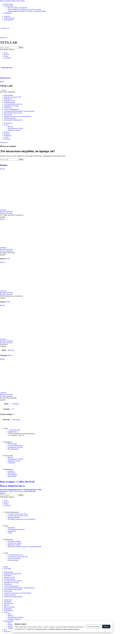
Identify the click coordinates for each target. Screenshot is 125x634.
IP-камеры (11, 527)
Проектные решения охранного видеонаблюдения (24, 546)
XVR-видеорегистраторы (16, 529)
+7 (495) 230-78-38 (4, 28)
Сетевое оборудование (15, 445)
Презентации (12, 476)
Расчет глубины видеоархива (17, 7)
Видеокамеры (12, 444)
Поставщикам (12, 474)
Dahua (6, 56)
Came (6, 53)
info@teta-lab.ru (4, 37)
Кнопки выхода (13, 560)
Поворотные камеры (15, 543)
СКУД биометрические (15, 555)
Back (9, 614)
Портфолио (11, 473)
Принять (106, 626)
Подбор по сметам (14, 130)
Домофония (12, 531)
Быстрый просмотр (6, 211)
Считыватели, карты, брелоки (18, 557)
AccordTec (7, 58)
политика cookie (41, 629)
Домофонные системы (15, 447)
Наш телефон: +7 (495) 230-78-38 (17, 481)
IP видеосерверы (13, 449)
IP (13, 409)
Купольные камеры (14, 541)
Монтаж (10, 127)
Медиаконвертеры (14, 517)
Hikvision (11, 350)
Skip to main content (18, 1)
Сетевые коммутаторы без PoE (18, 515)
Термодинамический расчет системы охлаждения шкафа (27, 11)
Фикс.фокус (17, 419)
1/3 (14, 414)
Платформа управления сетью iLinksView (21, 519)
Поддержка (11, 462)
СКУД (10, 533)
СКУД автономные (14, 558)
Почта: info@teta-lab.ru (12, 486)
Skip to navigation (6, 1)
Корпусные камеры (14, 545)
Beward (6, 54)
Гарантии (11, 471)
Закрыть (2, 493)
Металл (10, 355)
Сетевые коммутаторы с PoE (17, 514)
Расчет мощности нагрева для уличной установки (24, 9)
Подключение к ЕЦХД (15, 128)
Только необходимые (93, 626)
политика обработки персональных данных (63, 629)
